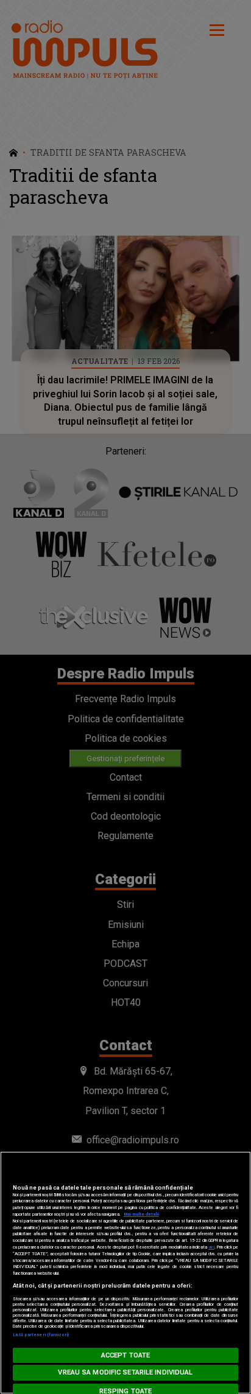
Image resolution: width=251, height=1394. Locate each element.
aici (211, 1247)
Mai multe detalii (141, 1214)
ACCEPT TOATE (125, 1355)
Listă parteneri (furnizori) (41, 1334)
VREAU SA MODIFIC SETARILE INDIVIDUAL (125, 1372)
